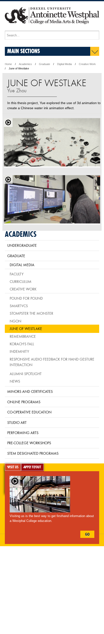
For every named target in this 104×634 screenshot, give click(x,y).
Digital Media (64, 64)
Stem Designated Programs (33, 453)
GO (87, 534)
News (15, 381)
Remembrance (23, 336)
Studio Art (17, 422)
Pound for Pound (26, 298)
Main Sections (23, 50)
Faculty (16, 274)
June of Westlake (26, 328)
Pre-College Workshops (29, 442)
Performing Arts (22, 432)
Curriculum (20, 281)
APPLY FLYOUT (32, 467)
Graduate (44, 64)
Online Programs (23, 401)
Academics (25, 64)
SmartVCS (19, 305)
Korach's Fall (22, 343)
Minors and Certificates (30, 391)
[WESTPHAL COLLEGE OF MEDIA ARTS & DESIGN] (52, 28)
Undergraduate (22, 245)
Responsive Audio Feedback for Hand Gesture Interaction (52, 362)
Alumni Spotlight (26, 373)
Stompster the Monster (31, 313)
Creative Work (87, 64)
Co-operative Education (29, 412)
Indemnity (19, 351)
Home (8, 64)
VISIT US (12, 467)
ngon (15, 321)
